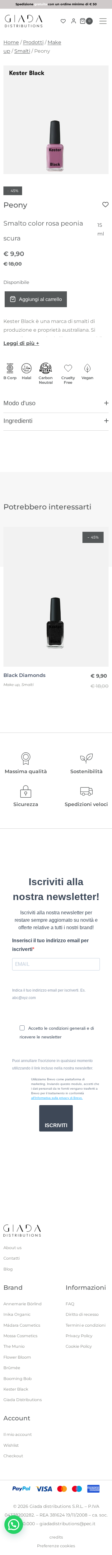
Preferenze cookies (56, 1546)
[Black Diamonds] (56, 597)
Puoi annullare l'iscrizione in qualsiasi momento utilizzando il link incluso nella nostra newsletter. (52, 1064)
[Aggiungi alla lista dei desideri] (105, 204)
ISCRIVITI (56, 1125)
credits (56, 1537)
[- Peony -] (56, 119)
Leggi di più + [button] (21, 343)
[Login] (74, 21)
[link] (56, 4)
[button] (56, 405)
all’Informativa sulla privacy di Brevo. (57, 1098)
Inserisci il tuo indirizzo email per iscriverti (50, 945)
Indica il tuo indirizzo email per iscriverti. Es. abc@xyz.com (49, 994)
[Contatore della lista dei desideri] (63, 21)
